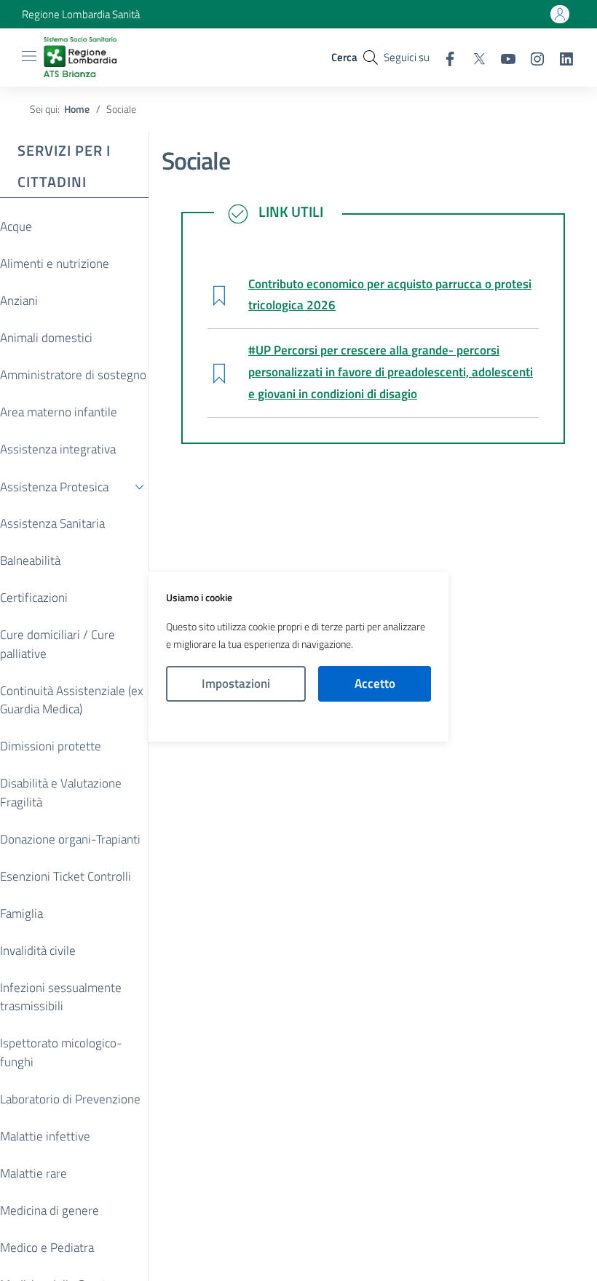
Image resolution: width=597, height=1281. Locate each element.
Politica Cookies (298, 722)
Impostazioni (236, 683)
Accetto (375, 683)
